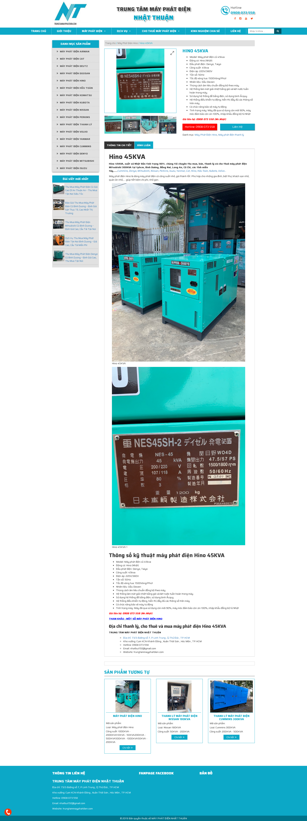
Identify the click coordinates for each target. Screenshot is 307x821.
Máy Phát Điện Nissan (74, 110)
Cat (188, 171)
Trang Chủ (38, 31)
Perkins (163, 171)
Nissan (154, 171)
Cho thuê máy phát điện (159, 31)
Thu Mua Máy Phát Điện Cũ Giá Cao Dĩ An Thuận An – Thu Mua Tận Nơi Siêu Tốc (81, 190)
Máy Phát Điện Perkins (75, 117)
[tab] (119, 145)
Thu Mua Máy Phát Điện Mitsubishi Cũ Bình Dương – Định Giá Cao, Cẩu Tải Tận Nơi (80, 225)
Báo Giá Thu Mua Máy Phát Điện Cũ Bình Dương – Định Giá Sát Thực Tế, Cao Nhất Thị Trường (81, 208)
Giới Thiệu (64, 31)
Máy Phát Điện (92, 31)
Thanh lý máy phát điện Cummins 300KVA (231, 717)
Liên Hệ (236, 31)
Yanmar (180, 171)
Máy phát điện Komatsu (76, 95)
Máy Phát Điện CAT (72, 59)
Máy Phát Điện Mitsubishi (77, 161)
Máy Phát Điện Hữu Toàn (76, 88)
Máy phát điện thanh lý (76, 124)
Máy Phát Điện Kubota (75, 102)
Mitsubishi (143, 171)
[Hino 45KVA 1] (113, 125)
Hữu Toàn (202, 171)
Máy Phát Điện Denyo (74, 154)
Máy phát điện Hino (127, 716)
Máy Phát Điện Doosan (75, 73)
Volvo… (222, 171)
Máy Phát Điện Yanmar (75, 139)
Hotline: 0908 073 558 (200, 127)
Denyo (132, 171)
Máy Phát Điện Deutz (74, 66)
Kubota (213, 171)
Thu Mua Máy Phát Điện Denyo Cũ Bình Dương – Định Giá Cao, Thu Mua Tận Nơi (81, 257)
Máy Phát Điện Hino (73, 81)
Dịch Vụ (122, 31)
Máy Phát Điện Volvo (74, 132)
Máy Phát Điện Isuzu (73, 168)
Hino (193, 171)
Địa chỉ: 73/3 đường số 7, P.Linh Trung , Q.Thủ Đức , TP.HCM (156, 638)
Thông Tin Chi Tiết (119, 145)
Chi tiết (126, 748)
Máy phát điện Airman (74, 51)
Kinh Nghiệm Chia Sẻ (205, 31)
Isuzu (172, 171)
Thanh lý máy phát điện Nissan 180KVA (179, 717)
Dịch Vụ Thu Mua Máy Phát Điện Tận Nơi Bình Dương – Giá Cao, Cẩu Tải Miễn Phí (81, 241)
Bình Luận (143, 145)
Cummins (122, 171)
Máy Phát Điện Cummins (75, 146)
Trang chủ (110, 43)
